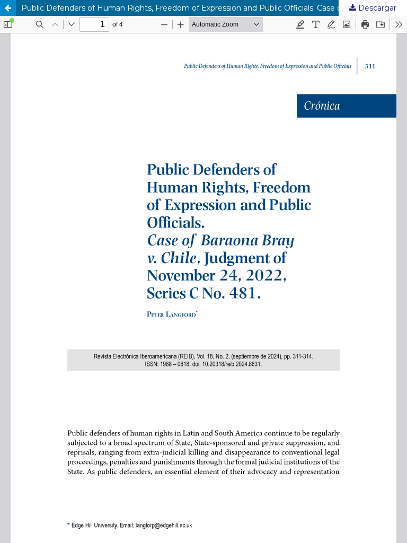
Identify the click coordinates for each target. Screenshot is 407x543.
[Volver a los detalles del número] (8, 8)
